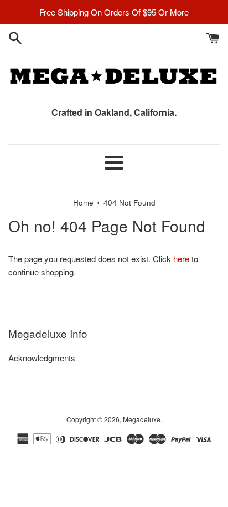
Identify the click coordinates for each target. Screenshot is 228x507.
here (181, 258)
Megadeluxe (141, 419)
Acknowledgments (41, 357)
